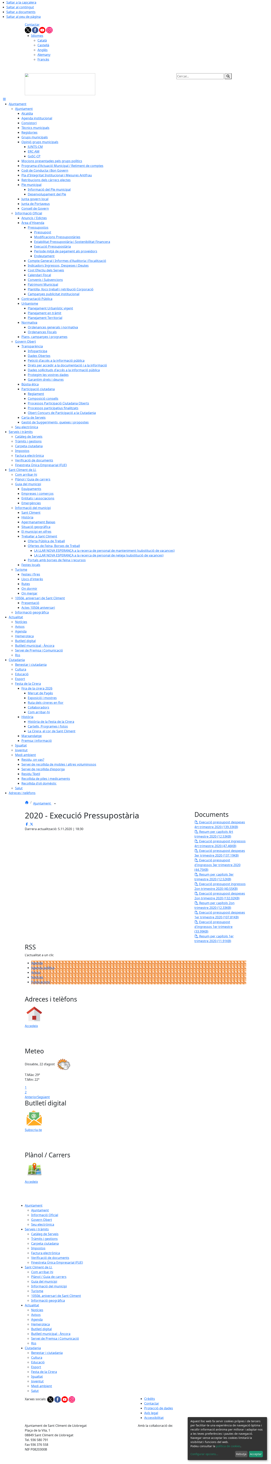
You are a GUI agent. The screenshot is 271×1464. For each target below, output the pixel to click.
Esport (36, 1367)
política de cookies (228, 1446)
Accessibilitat (154, 1417)
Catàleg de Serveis (45, 1234)
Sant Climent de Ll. (38, 1267)
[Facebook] (35, 30)
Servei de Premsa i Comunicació (55, 1338)
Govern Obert (41, 1220)
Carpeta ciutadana (45, 1243)
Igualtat (37, 1376)
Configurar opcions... (204, 1454)
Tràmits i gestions (44, 1239)
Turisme (37, 1291)
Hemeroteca (40, 1324)
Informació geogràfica (48, 1300)
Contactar (32, 24)
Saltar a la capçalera (21, 2)
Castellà (43, 45)
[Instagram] (49, 30)
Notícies (37, 977)
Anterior (31, 1097)
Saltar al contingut (20, 7)
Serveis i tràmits (37, 1229)
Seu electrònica (42, 1224)
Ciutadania (33, 1348)
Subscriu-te (33, 1130)
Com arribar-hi (42, 1272)
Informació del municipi (49, 1286)
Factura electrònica (45, 1253)
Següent (43, 1097)
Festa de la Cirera (44, 1372)
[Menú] (4, 99)
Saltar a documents (21, 12)
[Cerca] (228, 76)
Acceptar (256, 1454)
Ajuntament (42, 803)
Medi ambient (41, 1386)
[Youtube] (42, 30)
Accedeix (31, 1026)
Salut (35, 1391)
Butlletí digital (41, 1329)
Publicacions (40, 982)
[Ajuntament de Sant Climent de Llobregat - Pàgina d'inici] (60, 84)
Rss (33, 1343)
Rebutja (241, 1454)
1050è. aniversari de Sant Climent (56, 1296)
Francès (43, 59)
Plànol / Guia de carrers (48, 1277)
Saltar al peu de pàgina (23, 16)
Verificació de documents (50, 1258)
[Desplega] (55, 804)
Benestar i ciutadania (47, 1353)
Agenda (37, 963)
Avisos (36, 972)
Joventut (37, 1381)
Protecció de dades (158, 1408)
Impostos (38, 1248)
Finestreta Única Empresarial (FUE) (57, 1262)
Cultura (36, 1357)
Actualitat (32, 1305)
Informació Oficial (44, 1215)
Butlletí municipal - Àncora (50, 1334)
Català (42, 40)
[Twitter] (28, 30)
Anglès (42, 50)
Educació (38, 1362)
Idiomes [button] (37, 35)
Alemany (43, 54)
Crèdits (149, 1398)
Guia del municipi (44, 1281)
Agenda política (42, 968)
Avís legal (151, 1413)
